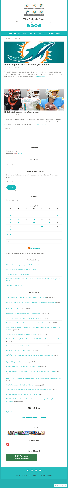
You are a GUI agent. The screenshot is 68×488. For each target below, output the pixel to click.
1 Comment (7, 128)
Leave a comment (9, 81)
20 (34, 223)
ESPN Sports (35, 248)
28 (42, 226)
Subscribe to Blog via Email (34, 171)
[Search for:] (34, 241)
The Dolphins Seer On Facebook (34, 417)
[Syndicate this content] (29, 248)
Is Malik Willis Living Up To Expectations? (17, 350)
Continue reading (40, 76)
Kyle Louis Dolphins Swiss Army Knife (16, 362)
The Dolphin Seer (34, 19)
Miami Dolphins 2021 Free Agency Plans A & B (26, 64)
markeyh (16, 67)
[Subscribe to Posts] (7, 445)
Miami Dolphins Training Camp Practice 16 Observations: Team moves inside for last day (31, 371)
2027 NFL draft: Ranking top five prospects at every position (23, 265)
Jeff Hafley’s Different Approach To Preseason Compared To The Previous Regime (29, 355)
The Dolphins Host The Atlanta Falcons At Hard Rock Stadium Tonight (26, 297)
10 (10, 219)
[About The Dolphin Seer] (40, 26)
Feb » (11, 235)
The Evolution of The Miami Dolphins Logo (18, 274)
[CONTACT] (32, 471)
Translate (19, 153)
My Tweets (9, 412)
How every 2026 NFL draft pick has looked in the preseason (23, 313)
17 (10, 223)
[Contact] (32, 26)
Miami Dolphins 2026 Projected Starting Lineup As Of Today (23, 366)
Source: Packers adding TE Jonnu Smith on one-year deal (22, 346)
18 (18, 223)
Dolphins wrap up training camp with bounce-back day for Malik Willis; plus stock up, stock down (33, 378)
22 (49, 223)
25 (18, 226)
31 (10, 230)
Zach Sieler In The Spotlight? (14, 285)
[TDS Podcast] (28, 26)
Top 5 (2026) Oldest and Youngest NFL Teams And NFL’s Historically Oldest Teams (29, 389)
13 (34, 219)
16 (57, 219)
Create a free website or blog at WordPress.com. (34, 475)
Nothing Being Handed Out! (14, 309)
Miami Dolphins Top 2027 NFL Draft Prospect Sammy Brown (23, 394)
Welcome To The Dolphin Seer (50, 33)
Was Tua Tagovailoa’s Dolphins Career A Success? (20, 385)
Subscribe (11, 187)
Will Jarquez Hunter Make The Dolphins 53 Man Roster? (21, 269)
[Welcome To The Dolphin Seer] (36, 26)
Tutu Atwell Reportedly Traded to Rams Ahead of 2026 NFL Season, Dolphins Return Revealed (33, 339)
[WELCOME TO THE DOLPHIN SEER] (36, 471)
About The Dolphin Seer (17, 33)
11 (18, 219)
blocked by (24, 458)
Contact (32, 33)
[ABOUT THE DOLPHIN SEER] (40, 471)
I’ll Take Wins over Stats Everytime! (21, 112)
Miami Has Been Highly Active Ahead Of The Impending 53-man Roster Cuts (27, 323)
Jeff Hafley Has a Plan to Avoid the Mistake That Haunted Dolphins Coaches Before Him (31, 302)
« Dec (8, 235)
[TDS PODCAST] (28, 471)
